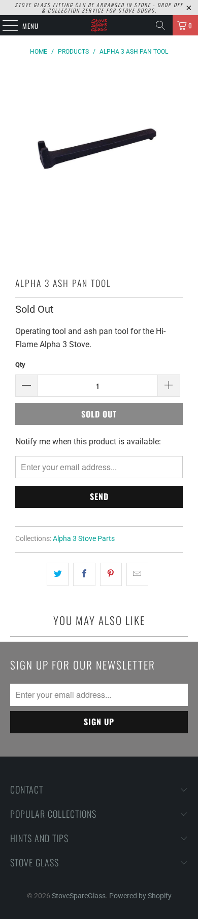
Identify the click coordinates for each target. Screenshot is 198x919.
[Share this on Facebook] (84, 574)
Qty (20, 364)
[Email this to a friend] (137, 574)
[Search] (160, 25)
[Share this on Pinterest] (111, 574)
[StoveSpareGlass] (99, 25)
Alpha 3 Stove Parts (84, 538)
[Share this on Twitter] (58, 574)
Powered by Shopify (140, 896)
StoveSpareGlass (79, 896)
